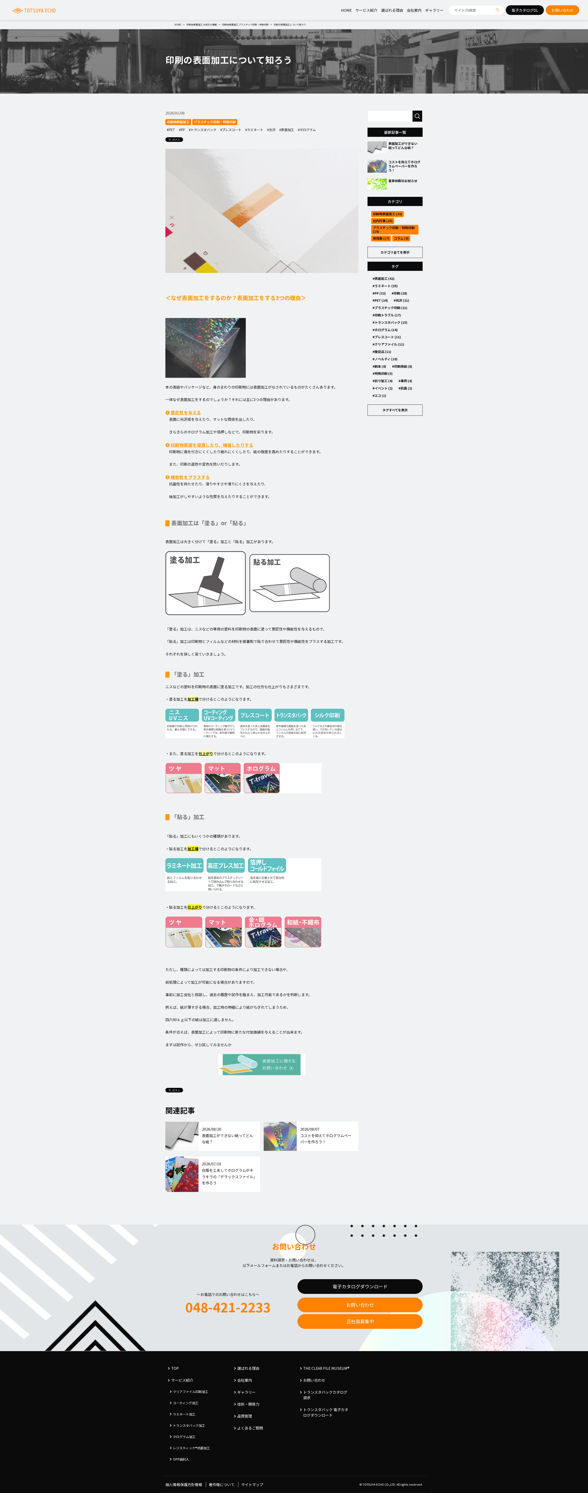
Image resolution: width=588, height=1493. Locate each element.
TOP (175, 1368)
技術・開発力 (248, 1404)
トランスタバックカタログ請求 (325, 1394)
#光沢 (271, 129)
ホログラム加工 (184, 1436)
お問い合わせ (360, 1304)
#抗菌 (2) (405, 388)
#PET (171, 129)
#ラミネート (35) (385, 286)
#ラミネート (254, 129)
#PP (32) (379, 293)
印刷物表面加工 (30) (387, 214)
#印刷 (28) (399, 293)
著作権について (222, 1484)
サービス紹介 (366, 10)
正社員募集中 (360, 1321)
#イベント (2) (383, 388)
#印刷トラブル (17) (387, 315)
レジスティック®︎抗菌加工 (191, 1448)
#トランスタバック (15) (390, 322)
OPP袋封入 (181, 1459)
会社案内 (414, 10)
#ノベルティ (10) (385, 359)
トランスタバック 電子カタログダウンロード (325, 1412)
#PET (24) (380, 300)
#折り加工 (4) (383, 380)
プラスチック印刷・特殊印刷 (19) (394, 229)
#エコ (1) (379, 395)
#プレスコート (230, 129)
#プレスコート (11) (387, 337)
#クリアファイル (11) (388, 344)
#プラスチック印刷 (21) (390, 307)
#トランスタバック (202, 129)
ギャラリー (434, 10)
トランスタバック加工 (189, 1425)
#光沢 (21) (401, 300)
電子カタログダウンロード (360, 1286)
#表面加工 (286, 129)
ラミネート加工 (184, 1414)
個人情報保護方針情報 (183, 1484)
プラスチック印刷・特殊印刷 (215, 122)
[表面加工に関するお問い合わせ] (261, 1064)
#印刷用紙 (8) (402, 366)
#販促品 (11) (382, 351)
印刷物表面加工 (178, 122)
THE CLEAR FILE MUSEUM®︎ (326, 1368)
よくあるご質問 (250, 1428)
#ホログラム (307, 129)
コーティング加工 (185, 1403)
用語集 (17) (381, 238)
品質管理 (244, 1416)
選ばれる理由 (392, 10)
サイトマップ (252, 1484)
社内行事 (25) (383, 220)
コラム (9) (401, 238)
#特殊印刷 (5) (383, 373)
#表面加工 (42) (383, 278)
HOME (346, 10)
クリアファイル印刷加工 (190, 1391)
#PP (182, 129)
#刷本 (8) (379, 366)
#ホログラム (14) (385, 329)
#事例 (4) (405, 380)
